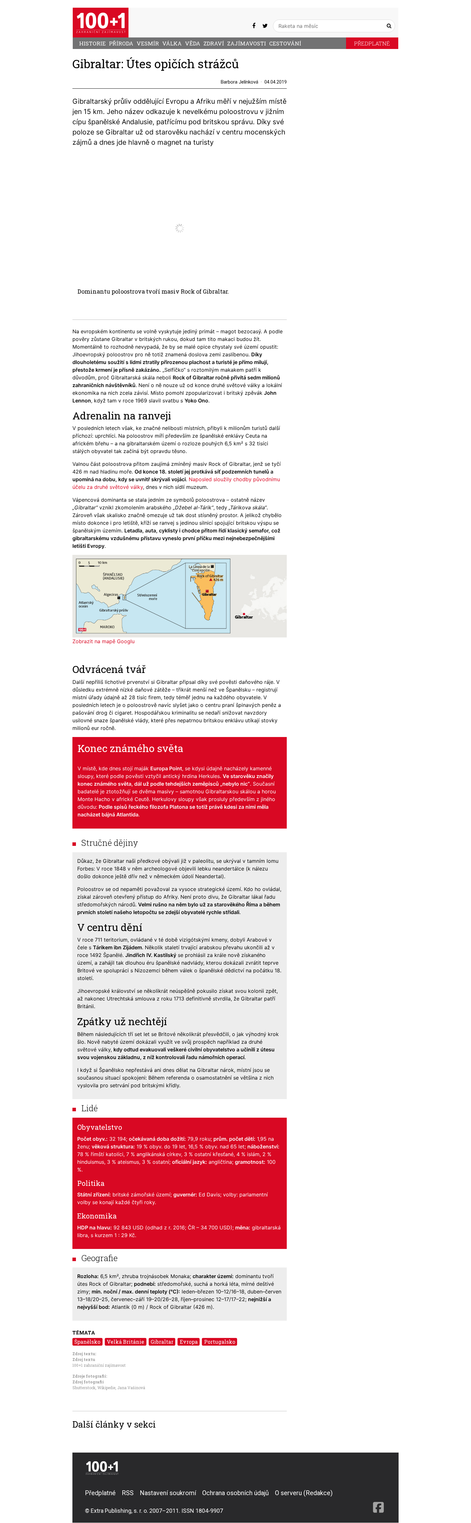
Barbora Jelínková (239, 82)
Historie (92, 43)
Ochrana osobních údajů (235, 1493)
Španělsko (87, 1341)
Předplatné (372, 43)
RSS (128, 1493)
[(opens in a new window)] (254, 25)
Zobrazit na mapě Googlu (103, 641)
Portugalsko (219, 1341)
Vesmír (147, 43)
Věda (192, 43)
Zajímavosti (246, 43)
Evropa (189, 1341)
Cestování (285, 43)
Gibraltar (162, 1341)
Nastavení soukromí (168, 1493)
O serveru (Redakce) (304, 1493)
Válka (172, 43)
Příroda (121, 43)
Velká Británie (125, 1341)
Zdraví (213, 43)
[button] (281, 163)
